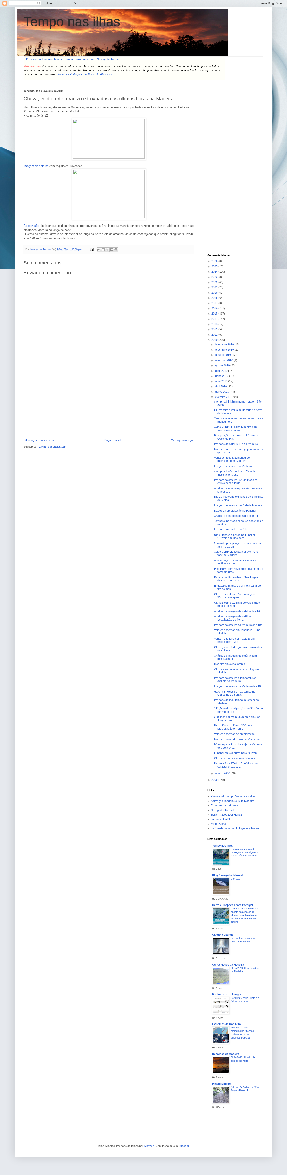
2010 (214, 339)
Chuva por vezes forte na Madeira (234, 758)
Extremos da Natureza (224, 805)
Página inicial (112, 440)
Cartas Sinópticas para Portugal (232, 905)
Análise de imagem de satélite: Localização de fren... (233, 618)
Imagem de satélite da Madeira (233, 466)
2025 (214, 266)
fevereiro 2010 (224, 397)
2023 (214, 277)
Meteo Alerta (218, 823)
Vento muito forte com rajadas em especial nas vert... (234, 640)
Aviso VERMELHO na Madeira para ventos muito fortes (236, 428)
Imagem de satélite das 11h (231, 529)
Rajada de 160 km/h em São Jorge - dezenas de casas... (236, 579)
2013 (214, 324)
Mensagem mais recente (40, 440)
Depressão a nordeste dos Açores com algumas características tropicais (244, 852)
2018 (214, 297)
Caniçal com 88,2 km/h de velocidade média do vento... (237, 604)
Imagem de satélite (36, 166)
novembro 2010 (225, 349)
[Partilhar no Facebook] (111, 249)
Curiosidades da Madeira (228, 964)
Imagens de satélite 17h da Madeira (236, 444)
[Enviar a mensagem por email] (99, 249)
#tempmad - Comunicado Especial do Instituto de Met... (237, 473)
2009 (214, 779)
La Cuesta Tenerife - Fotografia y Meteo (235, 828)
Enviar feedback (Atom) (53, 446)
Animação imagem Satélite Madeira (232, 801)
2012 (214, 329)
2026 (214, 261)
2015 (214, 313)
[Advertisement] (108, 405)
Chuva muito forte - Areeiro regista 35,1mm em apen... (235, 596)
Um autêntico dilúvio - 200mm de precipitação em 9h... (234, 727)
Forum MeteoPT (220, 819)
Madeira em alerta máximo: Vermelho (237, 739)
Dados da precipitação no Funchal (235, 510)
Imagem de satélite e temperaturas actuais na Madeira (235, 679)
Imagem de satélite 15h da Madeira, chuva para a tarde (236, 481)
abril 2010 (221, 386)
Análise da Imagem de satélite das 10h (237, 611)
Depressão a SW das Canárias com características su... (236, 765)
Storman (149, 1146)
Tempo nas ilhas (72, 21)
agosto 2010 (222, 365)
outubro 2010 (223, 354)
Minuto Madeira (222, 1083)
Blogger (184, 1146)
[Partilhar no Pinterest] (116, 249)
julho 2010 (221, 370)
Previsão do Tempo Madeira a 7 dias (233, 796)
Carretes (235, 878)
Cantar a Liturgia (222, 934)
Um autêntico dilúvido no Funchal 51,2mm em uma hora (234, 536)
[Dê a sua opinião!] (103, 249)
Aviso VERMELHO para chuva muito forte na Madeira (236, 553)
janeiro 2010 (223, 773)
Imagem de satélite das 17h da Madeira (238, 505)
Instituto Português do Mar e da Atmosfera (85, 74)
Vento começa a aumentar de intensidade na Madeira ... (232, 459)
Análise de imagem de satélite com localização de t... (235, 657)
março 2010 (222, 391)
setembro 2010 (224, 360)
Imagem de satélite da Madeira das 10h (238, 625)
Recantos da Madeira (225, 1054)
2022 (214, 282)
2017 (214, 303)
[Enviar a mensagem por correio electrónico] (91, 249)
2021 (214, 287)
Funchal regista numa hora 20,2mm (235, 753)
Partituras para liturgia (226, 994)
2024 (214, 271)
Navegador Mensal (222, 810)
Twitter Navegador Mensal (227, 814)
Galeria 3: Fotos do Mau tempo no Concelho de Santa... (234, 693)
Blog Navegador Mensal (227, 875)
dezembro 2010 (225, 344)
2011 (214, 334)
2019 (214, 292)
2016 (214, 308)
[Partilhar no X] (107, 249)
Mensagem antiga (182, 440)
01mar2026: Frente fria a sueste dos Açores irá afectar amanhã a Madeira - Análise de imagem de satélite (245, 915)
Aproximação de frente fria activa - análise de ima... (235, 562)
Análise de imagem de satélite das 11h (237, 515)
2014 (214, 319)
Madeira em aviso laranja (229, 664)
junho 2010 (222, 376)
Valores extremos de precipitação (234, 734)
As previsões (32, 225)
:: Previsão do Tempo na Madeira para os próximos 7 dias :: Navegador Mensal (72, 59)
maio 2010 (221, 381)
